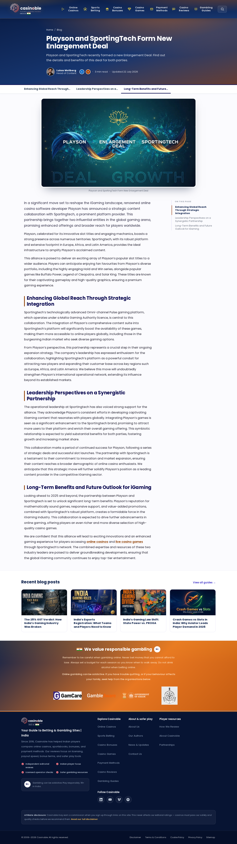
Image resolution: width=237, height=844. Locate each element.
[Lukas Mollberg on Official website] (88, 71)
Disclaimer (135, 837)
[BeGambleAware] (101, 695)
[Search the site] (222, 9)
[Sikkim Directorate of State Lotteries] (135, 695)
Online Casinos (107, 726)
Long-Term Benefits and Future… (146, 89)
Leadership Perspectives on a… (97, 89)
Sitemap (210, 837)
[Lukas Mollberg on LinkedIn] (81, 71)
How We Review (169, 726)
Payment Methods (109, 763)
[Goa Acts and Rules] (169, 695)
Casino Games (107, 754)
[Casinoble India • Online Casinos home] (25, 8)
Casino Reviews (107, 772)
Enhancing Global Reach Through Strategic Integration (190, 210)
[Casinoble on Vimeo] (119, 799)
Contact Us (135, 754)
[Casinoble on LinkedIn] (101, 799)
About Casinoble (169, 736)
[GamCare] (67, 695)
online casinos (97, 542)
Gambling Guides (108, 781)
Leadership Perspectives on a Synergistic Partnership (193, 219)
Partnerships (167, 745)
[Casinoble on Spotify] (128, 799)
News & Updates (138, 745)
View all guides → (204, 582)
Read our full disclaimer (84, 819)
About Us (133, 726)
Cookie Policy (177, 837)
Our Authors (135, 736)
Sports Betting (106, 736)
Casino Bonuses (107, 745)
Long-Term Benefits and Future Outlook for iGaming (193, 227)
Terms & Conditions (155, 837)
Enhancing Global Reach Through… (47, 89)
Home (49, 29)
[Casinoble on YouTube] (110, 799)
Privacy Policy (195, 837)
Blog (59, 29)
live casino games (129, 542)
